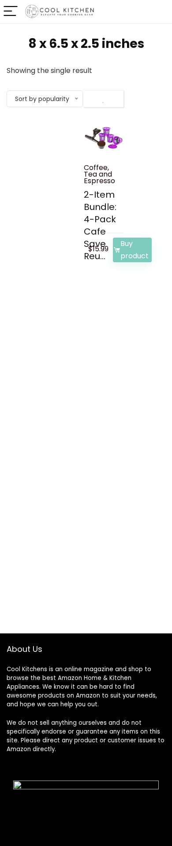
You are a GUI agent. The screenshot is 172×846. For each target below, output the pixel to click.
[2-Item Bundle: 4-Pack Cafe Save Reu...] (103, 138)
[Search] (150, 11)
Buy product (134, 250)
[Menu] (10, 11)
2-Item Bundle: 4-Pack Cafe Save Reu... (100, 225)
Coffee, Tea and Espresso (99, 174)
